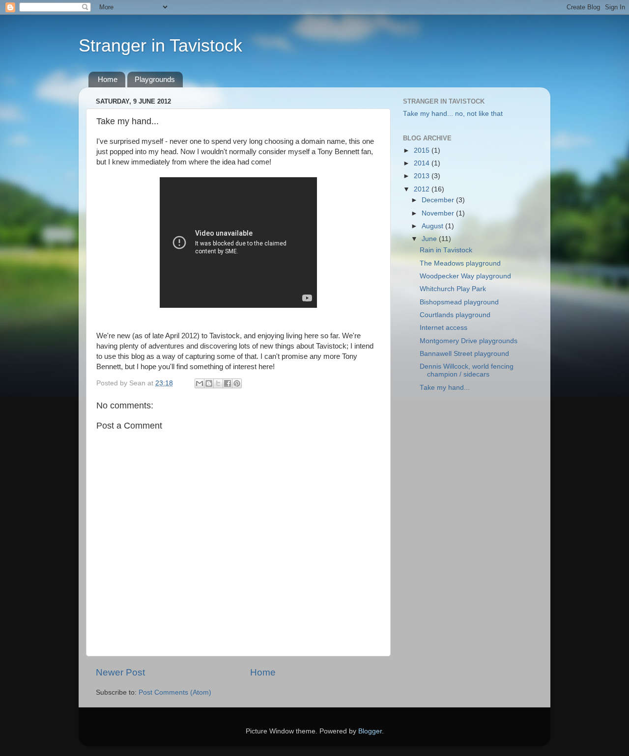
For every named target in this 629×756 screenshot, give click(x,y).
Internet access (443, 327)
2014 (422, 163)
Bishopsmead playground (459, 302)
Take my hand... (445, 387)
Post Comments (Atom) (175, 692)
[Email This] (199, 383)
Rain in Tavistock (446, 250)
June (430, 239)
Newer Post (120, 672)
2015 (422, 150)
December (439, 200)
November (439, 213)
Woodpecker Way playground (465, 276)
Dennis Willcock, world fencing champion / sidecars (467, 370)
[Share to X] (218, 383)
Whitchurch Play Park (453, 289)
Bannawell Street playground (464, 353)
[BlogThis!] (209, 383)
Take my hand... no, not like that (453, 113)
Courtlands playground (455, 315)
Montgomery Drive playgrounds (468, 341)
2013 (422, 176)
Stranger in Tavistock (160, 45)
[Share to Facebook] (227, 383)
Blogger (370, 731)
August (433, 226)
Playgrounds (155, 79)
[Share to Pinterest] (237, 383)
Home (107, 79)
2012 (422, 189)
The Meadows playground (460, 263)
